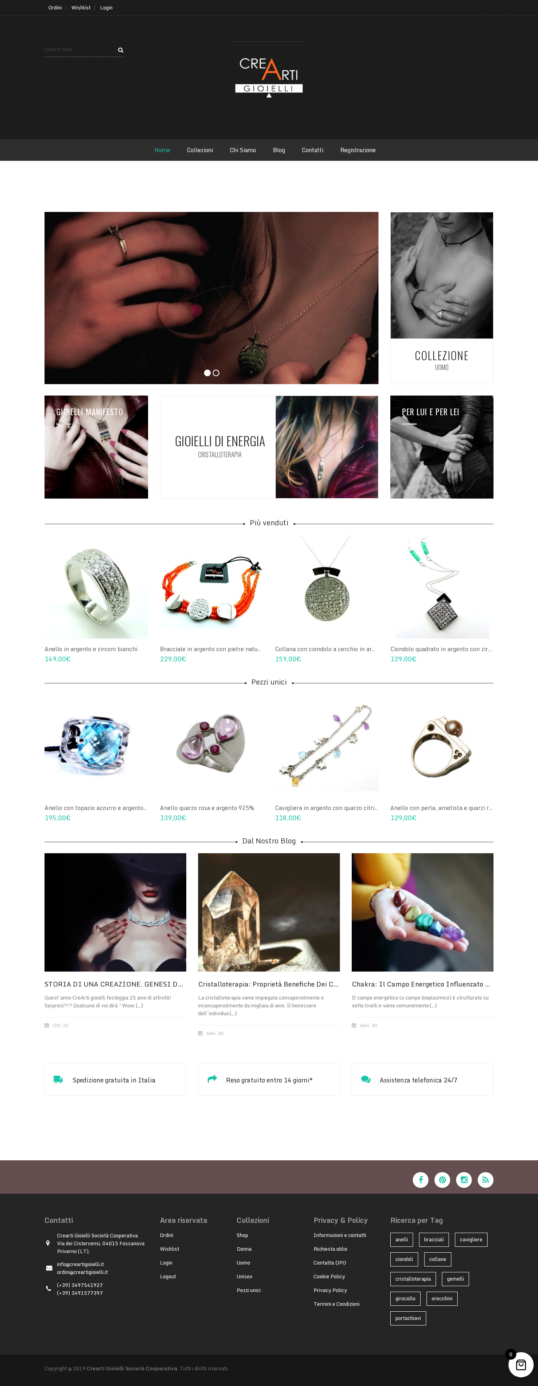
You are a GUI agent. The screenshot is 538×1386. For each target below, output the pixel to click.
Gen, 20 (214, 1033)
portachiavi (408, 1318)
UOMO (442, 367)
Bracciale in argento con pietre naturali (213, 648)
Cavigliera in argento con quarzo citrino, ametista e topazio (354, 807)
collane (437, 1259)
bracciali (434, 1239)
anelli (401, 1239)
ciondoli (404, 1259)
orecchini (442, 1298)
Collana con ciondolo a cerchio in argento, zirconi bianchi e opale (363, 648)
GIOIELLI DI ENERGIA (220, 440)
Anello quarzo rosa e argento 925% (207, 807)
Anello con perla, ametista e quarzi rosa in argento (458, 807)
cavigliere (471, 1239)
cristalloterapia (413, 1278)
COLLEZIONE (442, 355)
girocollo (405, 1298)
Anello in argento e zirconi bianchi (91, 648)
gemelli (455, 1278)
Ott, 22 (60, 1025)
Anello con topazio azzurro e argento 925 (100, 807)
